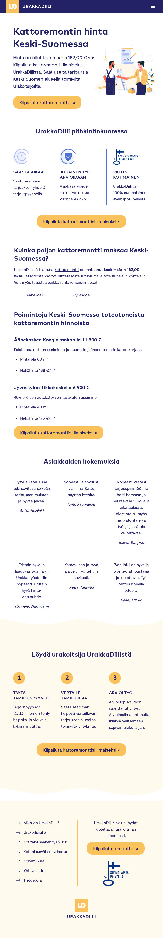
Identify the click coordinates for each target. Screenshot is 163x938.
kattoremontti (67, 269)
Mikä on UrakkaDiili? (41, 823)
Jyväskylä (81, 295)
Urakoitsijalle (35, 832)
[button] (153, 6)
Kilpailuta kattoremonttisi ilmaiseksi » (81, 221)
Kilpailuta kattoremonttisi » (47, 102)
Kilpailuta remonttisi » (115, 848)
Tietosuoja (33, 880)
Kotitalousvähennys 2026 (45, 842)
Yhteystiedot (35, 870)
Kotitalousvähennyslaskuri (46, 851)
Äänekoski (35, 295)
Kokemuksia (34, 861)
